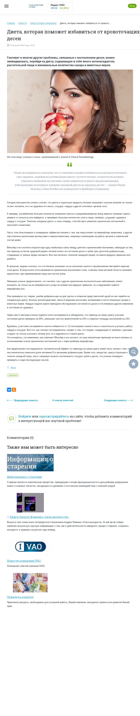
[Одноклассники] (14, 390)
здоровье (12, 375)
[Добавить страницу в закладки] (133, 364)
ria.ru (13, 367)
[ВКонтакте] (9, 390)
